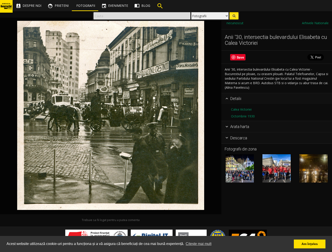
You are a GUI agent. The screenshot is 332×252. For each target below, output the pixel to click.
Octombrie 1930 (243, 116)
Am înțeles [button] (310, 244)
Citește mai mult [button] (198, 244)
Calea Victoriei (241, 109)
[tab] (276, 98)
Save (240, 57)
